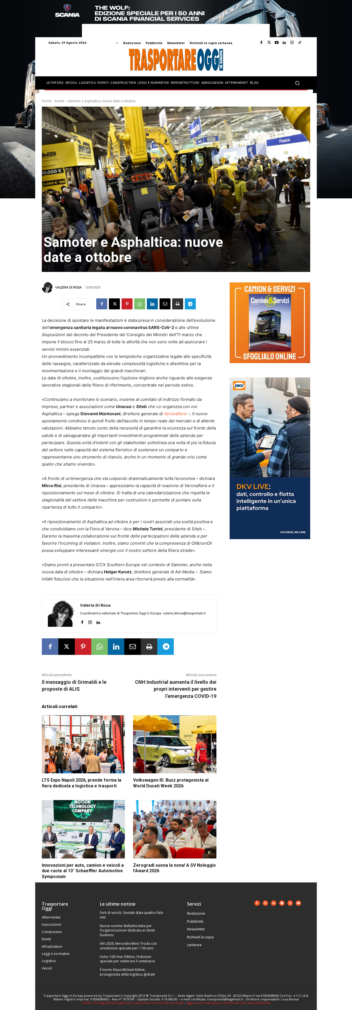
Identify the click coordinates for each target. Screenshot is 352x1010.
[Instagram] (292, 43)
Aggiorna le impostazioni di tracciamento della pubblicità (228, 1003)
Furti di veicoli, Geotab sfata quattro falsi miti (131, 915)
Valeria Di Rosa (68, 287)
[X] (114, 303)
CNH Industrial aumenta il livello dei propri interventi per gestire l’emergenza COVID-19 (175, 689)
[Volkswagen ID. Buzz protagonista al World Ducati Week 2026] (174, 744)
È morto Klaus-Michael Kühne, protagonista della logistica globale (127, 972)
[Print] (177, 303)
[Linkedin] (284, 43)
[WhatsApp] (139, 303)
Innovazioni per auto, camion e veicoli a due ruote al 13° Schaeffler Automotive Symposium (83, 871)
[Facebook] (261, 43)
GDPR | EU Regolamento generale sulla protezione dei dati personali (133, 1003)
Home (46, 101)
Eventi (59, 101)
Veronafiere (175, 413)
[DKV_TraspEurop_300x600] (270, 543)
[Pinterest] (127, 303)
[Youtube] (276, 43)
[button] (297, 83)
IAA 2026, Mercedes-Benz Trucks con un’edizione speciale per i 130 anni (128, 945)
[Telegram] (190, 303)
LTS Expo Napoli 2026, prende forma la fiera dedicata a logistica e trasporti (81, 782)
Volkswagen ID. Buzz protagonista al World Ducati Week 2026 (170, 782)
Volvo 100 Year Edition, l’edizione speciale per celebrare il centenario (127, 959)
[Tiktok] (300, 43)
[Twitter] (269, 43)
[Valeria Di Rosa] (48, 287)
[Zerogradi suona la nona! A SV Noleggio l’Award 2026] (174, 829)
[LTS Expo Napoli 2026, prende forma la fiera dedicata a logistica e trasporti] (83, 744)
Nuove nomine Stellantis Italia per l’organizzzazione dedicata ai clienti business (127, 930)
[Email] (165, 303)
